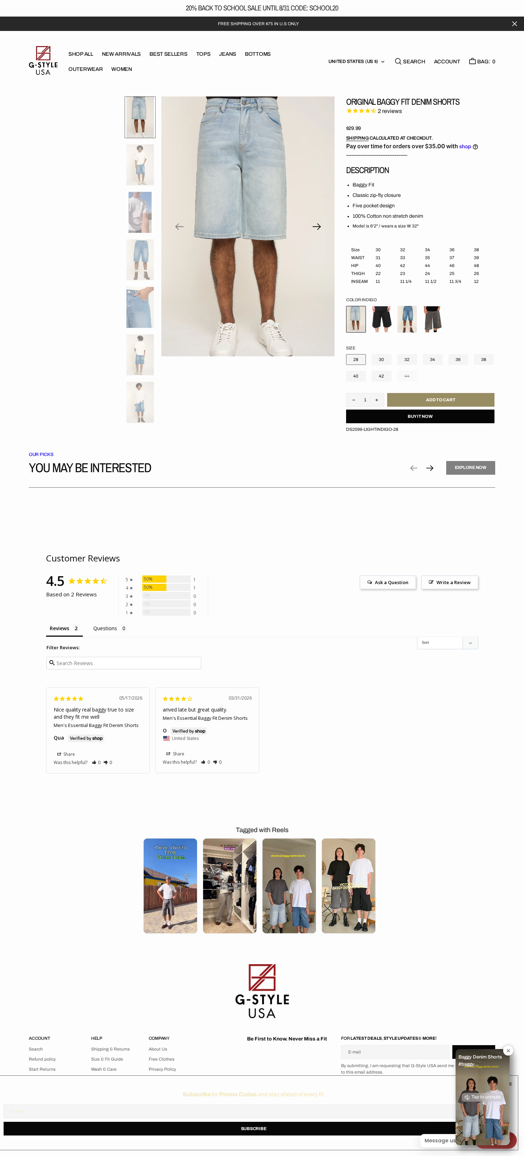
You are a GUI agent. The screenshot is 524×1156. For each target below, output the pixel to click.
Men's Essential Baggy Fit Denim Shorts (96, 725)
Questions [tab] (105, 628)
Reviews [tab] (59, 628)
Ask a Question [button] (391, 582)
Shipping (357, 138)
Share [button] (68, 754)
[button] (447, 62)
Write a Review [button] (453, 582)
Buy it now (420, 416)
